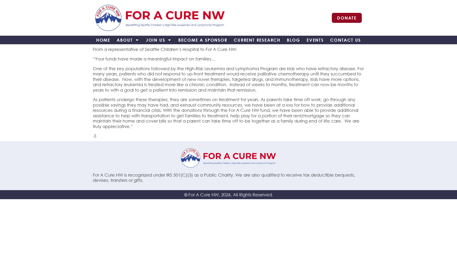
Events (315, 40)
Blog (293, 40)
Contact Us (345, 40)
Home (103, 40)
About (125, 40)
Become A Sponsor (202, 40)
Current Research (257, 40)
